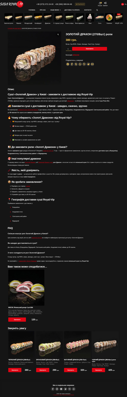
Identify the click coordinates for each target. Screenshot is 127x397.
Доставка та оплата (72, 10)
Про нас (43, 10)
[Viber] (84, 64)
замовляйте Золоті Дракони (27, 261)
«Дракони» (70, 101)
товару (28, 186)
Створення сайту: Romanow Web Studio (63, 395)
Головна (32, 10)
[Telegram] (88, 64)
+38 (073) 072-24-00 (44, 4)
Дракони (76, 55)
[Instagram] (57, 389)
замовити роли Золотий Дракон (28, 110)
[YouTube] (61, 389)
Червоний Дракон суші (45, 162)
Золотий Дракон (30, 162)
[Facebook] (53, 389)
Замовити (89, 49)
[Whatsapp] (80, 64)
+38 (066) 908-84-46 (63, 4)
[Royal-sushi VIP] (11, 4)
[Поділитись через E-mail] (92, 64)
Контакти (87, 10)
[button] (58, 34)
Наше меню (54, 10)
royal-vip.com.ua (48, 150)
